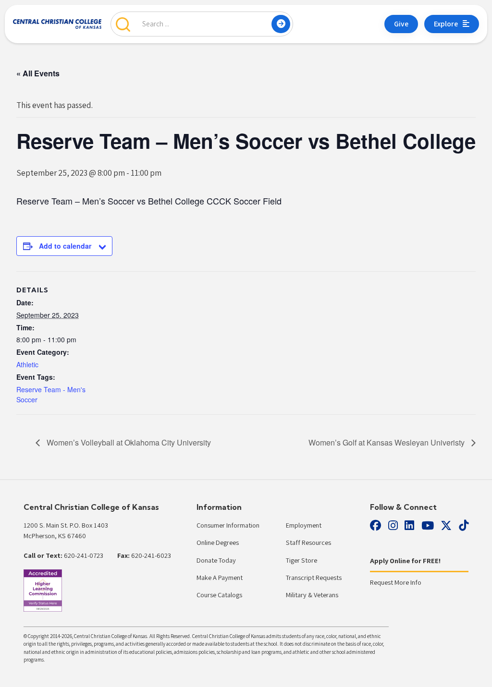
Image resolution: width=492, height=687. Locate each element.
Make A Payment (220, 577)
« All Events (38, 73)
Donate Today (216, 560)
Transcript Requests (314, 577)
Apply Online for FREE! (405, 560)
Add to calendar (65, 246)
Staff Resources (308, 542)
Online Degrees (218, 542)
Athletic (27, 364)
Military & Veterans (312, 594)
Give (401, 24)
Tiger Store (301, 560)
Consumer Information (228, 525)
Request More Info (395, 582)
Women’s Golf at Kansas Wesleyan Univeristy (387, 442)
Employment (303, 525)
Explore (446, 24)
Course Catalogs (219, 594)
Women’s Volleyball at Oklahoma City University (128, 442)
